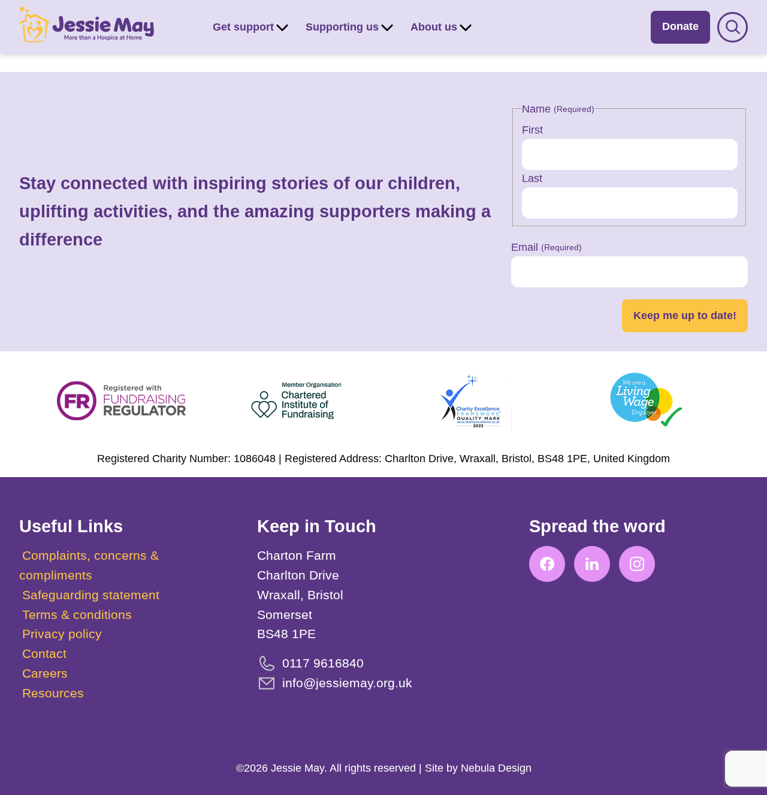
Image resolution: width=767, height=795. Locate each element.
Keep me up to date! (684, 315)
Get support (243, 27)
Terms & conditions (77, 614)
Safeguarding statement (90, 595)
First (532, 130)
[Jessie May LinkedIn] (592, 564)
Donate (680, 26)
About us (433, 27)
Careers (45, 673)
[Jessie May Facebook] (547, 564)
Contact (44, 653)
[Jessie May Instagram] (637, 564)
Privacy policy (62, 634)
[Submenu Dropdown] (282, 27)
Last (532, 178)
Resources (53, 693)
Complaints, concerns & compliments (89, 565)
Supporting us (342, 27)
